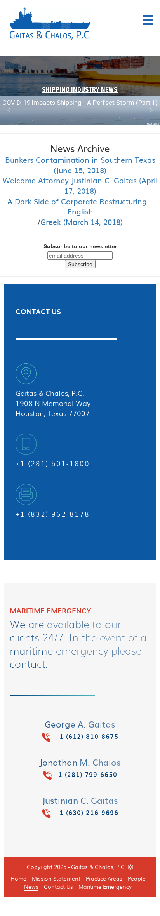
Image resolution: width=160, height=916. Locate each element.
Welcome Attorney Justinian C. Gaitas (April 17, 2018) (80, 185)
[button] (9, 110)
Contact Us (58, 886)
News (31, 886)
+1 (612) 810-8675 (85, 736)
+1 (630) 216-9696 (85, 812)
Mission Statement (56, 878)
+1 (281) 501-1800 (53, 463)
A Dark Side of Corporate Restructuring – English (80, 206)
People (137, 878)
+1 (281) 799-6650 (85, 774)
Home (18, 878)
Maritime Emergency (105, 886)
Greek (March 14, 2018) (81, 222)
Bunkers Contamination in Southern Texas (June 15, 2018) (80, 165)
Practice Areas (104, 878)
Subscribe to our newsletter (80, 246)
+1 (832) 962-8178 (53, 514)
